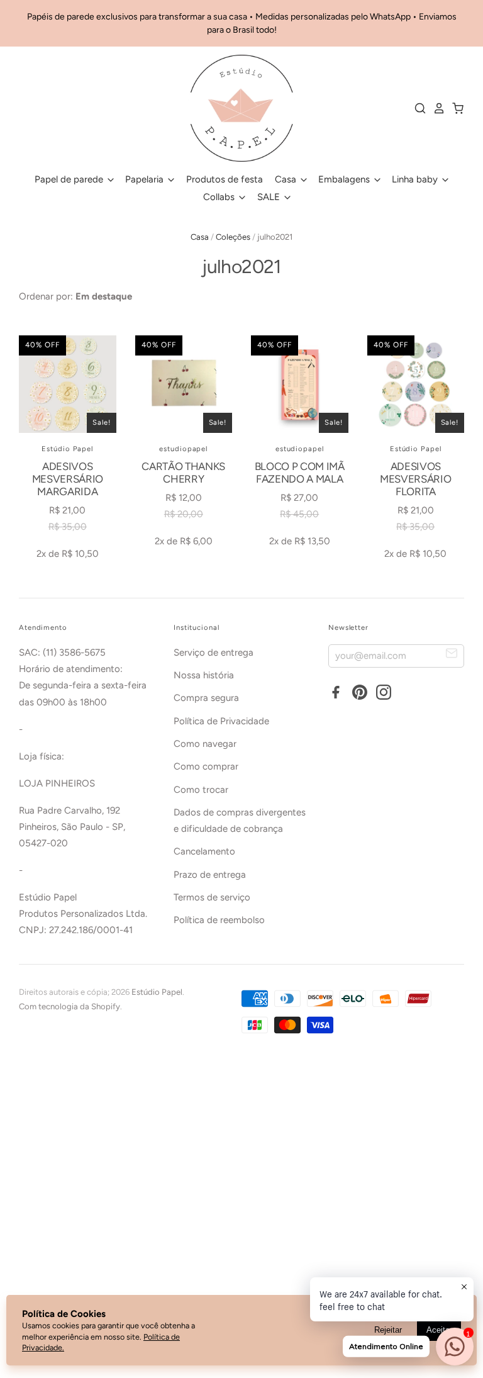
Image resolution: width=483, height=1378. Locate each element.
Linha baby (416, 179)
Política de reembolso (219, 920)
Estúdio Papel (67, 448)
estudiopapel (183, 448)
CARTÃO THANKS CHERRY (183, 472)
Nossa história (204, 675)
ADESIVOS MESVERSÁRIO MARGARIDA (67, 479)
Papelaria (145, 179)
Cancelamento (204, 851)
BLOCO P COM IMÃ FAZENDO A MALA (300, 472)
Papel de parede (70, 179)
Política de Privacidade (221, 721)
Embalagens (345, 179)
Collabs (220, 197)
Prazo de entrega (210, 874)
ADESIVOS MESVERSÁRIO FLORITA (415, 479)
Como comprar (206, 766)
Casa (287, 179)
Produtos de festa (224, 179)
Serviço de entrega (213, 652)
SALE (269, 197)
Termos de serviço (212, 897)
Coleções (233, 237)
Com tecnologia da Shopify (69, 1006)
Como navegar (205, 743)
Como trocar (201, 789)
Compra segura (206, 697)
